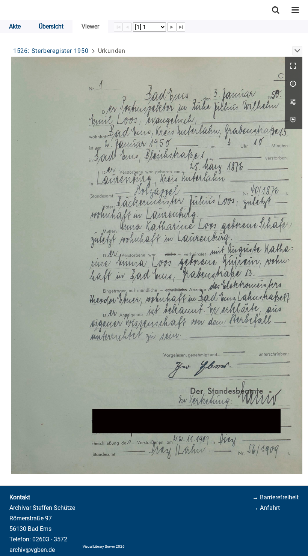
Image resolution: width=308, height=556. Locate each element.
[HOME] (4, 10)
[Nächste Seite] (171, 27)
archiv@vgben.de (32, 549)
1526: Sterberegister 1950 (51, 50)
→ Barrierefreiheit (275, 497)
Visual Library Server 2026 (104, 546)
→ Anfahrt (266, 507)
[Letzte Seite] (180, 27)
